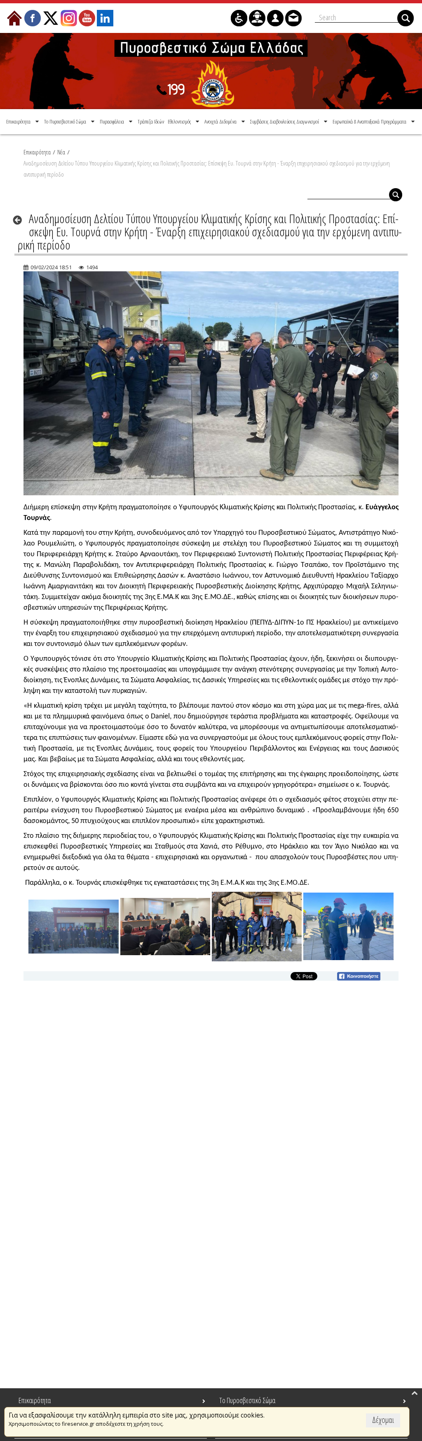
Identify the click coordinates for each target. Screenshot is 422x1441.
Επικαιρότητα (37, 152)
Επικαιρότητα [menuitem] (35, 1400)
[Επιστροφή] (20, 220)
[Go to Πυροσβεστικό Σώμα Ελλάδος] (211, 71)
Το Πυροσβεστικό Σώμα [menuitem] (247, 1400)
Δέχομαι (383, 1419)
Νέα (61, 152)
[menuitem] (23, 121)
